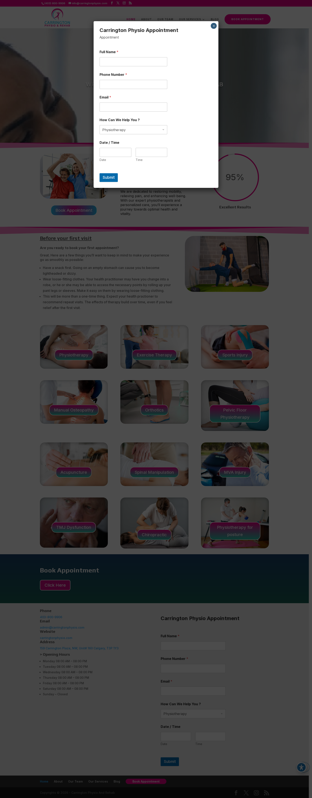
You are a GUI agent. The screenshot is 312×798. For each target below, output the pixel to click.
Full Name (109, 52)
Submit (109, 177)
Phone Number (113, 75)
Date (103, 160)
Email (105, 97)
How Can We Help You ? (120, 120)
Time (139, 160)
